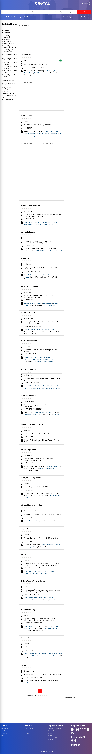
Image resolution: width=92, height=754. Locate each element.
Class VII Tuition (39, 224)
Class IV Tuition (42, 571)
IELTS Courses (28, 626)
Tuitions (59, 17)
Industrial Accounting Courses (33, 386)
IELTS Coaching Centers (49, 628)
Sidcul (26, 60)
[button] (42, 3)
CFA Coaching (43, 388)
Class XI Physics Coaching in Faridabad (9, 42)
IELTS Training (28, 598)
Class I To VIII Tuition (30, 571)
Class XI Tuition (47, 303)
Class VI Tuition (33, 573)
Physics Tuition (28, 73)
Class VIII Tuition (49, 224)
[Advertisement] (41, 39)
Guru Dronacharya (29, 341)
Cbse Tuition (28, 222)
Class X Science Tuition (52, 131)
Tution (24, 665)
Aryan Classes (27, 529)
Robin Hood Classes (29, 286)
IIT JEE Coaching (36, 359)
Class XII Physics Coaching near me (8, 79)
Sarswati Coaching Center (32, 424)
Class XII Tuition (29, 303)
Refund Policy (52, 737)
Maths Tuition (49, 71)
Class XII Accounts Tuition (32, 329)
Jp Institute (26, 55)
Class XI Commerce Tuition (51, 275)
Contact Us (51, 740)
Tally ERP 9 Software (50, 386)
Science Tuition (37, 222)
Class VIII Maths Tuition (36, 656)
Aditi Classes (26, 116)
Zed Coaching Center (30, 313)
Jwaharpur (27, 264)
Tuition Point (26, 638)
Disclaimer (51, 733)
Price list (50, 735)
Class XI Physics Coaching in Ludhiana (9, 46)
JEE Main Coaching (48, 359)
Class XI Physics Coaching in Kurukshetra (7, 37)
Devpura (27, 615)
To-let (3, 731)
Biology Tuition (28, 224)
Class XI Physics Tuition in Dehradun (9, 67)
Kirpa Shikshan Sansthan (31, 505)
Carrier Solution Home (30, 206)
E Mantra (25, 258)
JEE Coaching (45, 133)
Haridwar (53, 17)
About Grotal (29, 728)
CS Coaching (35, 388)
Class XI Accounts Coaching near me (8, 92)
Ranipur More (29, 319)
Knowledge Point (28, 450)
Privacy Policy (52, 731)
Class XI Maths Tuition (47, 545)
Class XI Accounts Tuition (54, 250)
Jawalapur (27, 346)
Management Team (31, 731)
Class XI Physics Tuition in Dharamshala (9, 59)
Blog (2, 735)
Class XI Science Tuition (49, 222)
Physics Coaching (29, 136)
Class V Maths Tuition (30, 654)
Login (86, 3)
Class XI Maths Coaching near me (8, 88)
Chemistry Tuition (55, 133)
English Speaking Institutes (39, 602)
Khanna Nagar (29, 238)
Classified (4, 733)
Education (4, 728)
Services (27, 733)
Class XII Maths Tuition (47, 468)
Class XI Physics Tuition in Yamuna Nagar (9, 50)
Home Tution (43, 573)
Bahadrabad (28, 211)
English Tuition (52, 305)
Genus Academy (28, 610)
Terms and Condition (54, 728)
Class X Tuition (40, 250)
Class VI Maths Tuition (45, 654)
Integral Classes (28, 232)
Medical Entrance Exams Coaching (42, 361)
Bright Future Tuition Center (33, 581)
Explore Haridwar (7, 100)
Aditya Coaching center (31, 478)
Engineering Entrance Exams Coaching (36, 357)
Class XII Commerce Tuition (44, 412)
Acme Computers (28, 369)
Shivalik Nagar (29, 402)
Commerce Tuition (30, 414)
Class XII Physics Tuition (41, 73)
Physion (24, 555)
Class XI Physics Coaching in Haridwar (75, 17)
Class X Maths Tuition (50, 656)
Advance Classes (28, 396)
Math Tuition (38, 303)
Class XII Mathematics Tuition (33, 275)
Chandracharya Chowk (32, 511)
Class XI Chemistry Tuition (32, 133)
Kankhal (26, 121)
